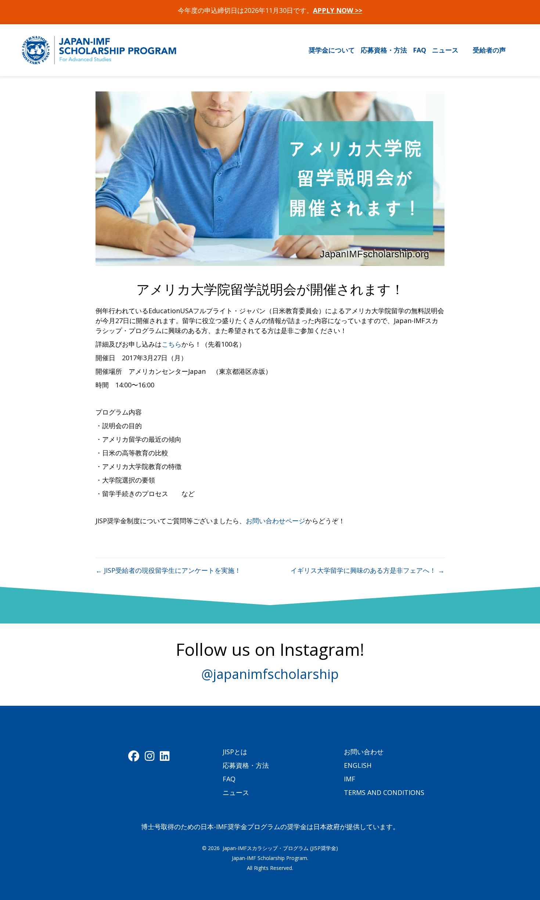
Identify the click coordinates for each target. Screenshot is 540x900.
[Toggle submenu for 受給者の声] (510, 50)
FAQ (229, 778)
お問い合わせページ (275, 520)
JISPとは (235, 751)
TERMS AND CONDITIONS (384, 792)
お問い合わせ (364, 751)
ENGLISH (357, 765)
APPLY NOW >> (337, 10)
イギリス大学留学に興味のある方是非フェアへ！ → (367, 570)
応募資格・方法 (246, 765)
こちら (171, 344)
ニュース (236, 792)
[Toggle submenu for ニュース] (463, 50)
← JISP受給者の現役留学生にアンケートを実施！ (168, 570)
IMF (349, 778)
